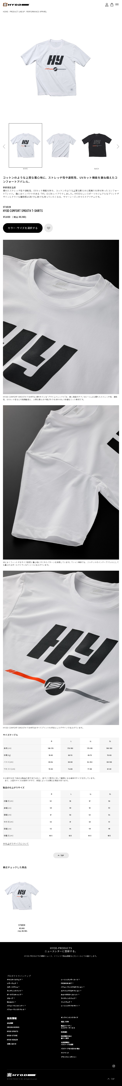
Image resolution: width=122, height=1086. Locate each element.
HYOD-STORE (12, 1036)
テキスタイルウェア (14, 979)
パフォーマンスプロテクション (72, 987)
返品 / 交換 (65, 1021)
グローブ (10, 998)
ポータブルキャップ (14, 994)
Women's (10, 1002)
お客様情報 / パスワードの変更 (67, 1043)
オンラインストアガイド (69, 1017)
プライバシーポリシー (69, 1057)
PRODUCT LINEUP (17, 11)
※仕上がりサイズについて (16, 843)
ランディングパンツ (14, 991)
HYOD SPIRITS (12, 1031)
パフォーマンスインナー (15, 1006)
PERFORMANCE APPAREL (36, 11)
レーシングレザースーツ (69, 979)
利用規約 (64, 1032)
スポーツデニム (12, 987)
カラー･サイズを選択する (23, 228)
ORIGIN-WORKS (13, 1027)
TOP (113, 1079)
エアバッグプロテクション (70, 991)
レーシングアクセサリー (69, 1006)
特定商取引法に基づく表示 (66, 1037)
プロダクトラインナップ (19, 975)
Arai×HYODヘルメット (69, 994)
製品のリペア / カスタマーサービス (68, 1027)
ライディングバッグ (68, 998)
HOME (5, 11)
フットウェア (65, 1002)
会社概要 (10, 1023)
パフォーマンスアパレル (15, 1009)
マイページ (65, 1053)
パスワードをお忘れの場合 (70, 1049)
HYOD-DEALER (12, 1040)
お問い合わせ (11, 1044)
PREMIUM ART (66, 983)
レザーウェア (11, 983)
